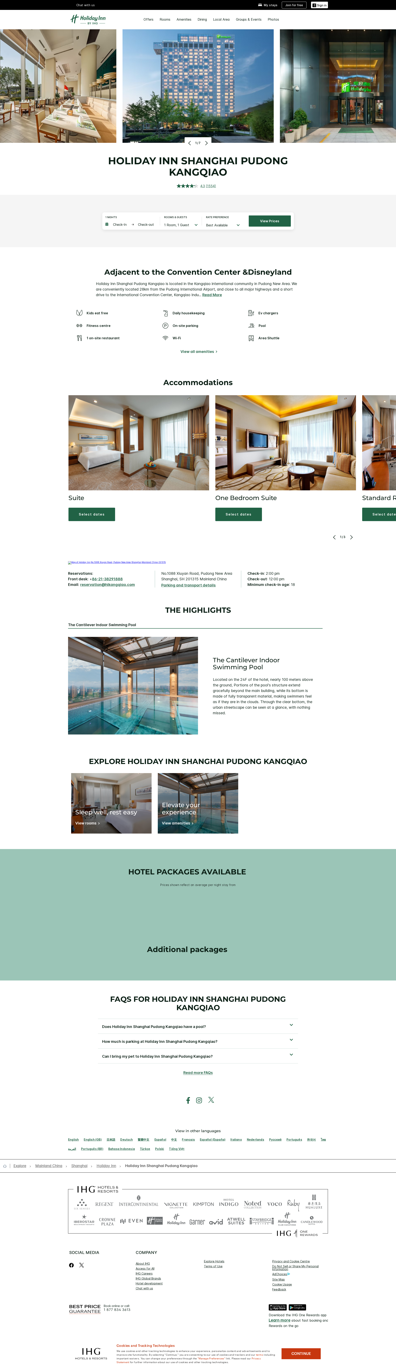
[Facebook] (72, 1265)
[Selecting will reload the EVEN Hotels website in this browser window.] (131, 1221)
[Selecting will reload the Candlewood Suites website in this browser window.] (312, 1221)
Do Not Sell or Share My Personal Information (295, 1267)
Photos (273, 19)
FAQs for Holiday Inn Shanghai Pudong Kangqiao (198, 1003)
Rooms (165, 19)
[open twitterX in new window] (209, 1100)
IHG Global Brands (148, 1278)
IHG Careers (144, 1273)
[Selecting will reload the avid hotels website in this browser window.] (216, 1221)
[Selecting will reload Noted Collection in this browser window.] (252, 1203)
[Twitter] (82, 1265)
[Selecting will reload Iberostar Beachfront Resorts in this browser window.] (84, 1221)
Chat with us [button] (85, 5)
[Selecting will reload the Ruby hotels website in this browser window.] (293, 1203)
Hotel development (149, 1283)
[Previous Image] (190, 143)
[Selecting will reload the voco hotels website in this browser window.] (274, 1203)
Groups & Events (249, 19)
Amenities (184, 19)
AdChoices (279, 1274)
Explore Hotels (214, 1261)
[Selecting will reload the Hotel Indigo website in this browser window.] (228, 1203)
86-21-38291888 (107, 579)
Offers (148, 19)
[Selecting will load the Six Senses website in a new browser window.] (82, 1203)
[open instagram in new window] (197, 1100)
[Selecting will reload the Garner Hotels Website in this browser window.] (197, 1221)
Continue (301, 1353)
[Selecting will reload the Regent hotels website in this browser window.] (104, 1203)
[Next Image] (205, 143)
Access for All (145, 1268)
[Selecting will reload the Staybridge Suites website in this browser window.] (262, 1221)
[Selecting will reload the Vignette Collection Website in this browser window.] (176, 1203)
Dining (202, 19)
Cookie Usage (282, 1284)
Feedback (279, 1289)
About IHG (143, 1263)
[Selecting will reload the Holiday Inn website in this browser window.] (176, 1221)
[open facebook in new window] (186, 1100)
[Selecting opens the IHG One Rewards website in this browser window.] (297, 1233)
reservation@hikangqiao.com (107, 584)
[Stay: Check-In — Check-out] (130, 224)
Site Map (278, 1279)
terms (259, 1354)
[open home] (6, 1166)
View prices (269, 221)
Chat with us (144, 1288)
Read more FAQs (198, 1072)
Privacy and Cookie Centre (291, 1261)
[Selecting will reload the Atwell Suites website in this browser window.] (236, 1221)
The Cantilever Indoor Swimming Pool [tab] (102, 625)
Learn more (279, 1320)
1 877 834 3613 (117, 1310)
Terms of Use (213, 1266)
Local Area (221, 19)
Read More (212, 295)
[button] (319, 5)
